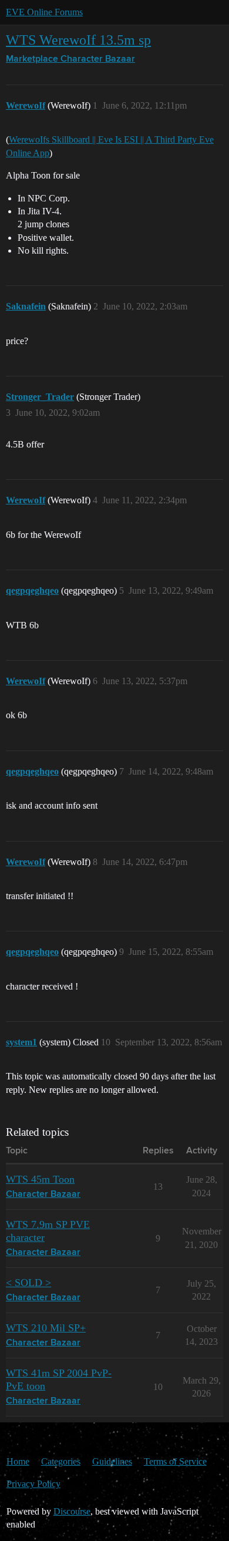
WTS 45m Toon (40, 1179)
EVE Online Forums (44, 12)
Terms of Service (175, 1461)
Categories (60, 1461)
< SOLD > (28, 1282)
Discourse (71, 1511)
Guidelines (112, 1461)
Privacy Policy (33, 1484)
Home (17, 1461)
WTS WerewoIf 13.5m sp (78, 40)
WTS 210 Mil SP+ (46, 1328)
